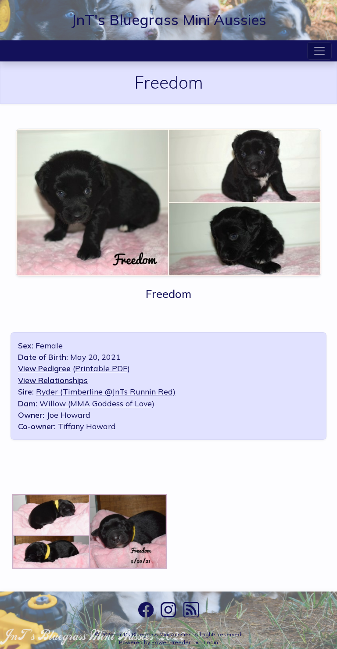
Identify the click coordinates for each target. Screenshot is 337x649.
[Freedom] (168, 201)
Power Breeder (170, 642)
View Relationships (53, 380)
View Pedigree (44, 368)
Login (211, 642)
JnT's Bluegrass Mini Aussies (168, 19)
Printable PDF (101, 368)
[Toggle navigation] (319, 51)
